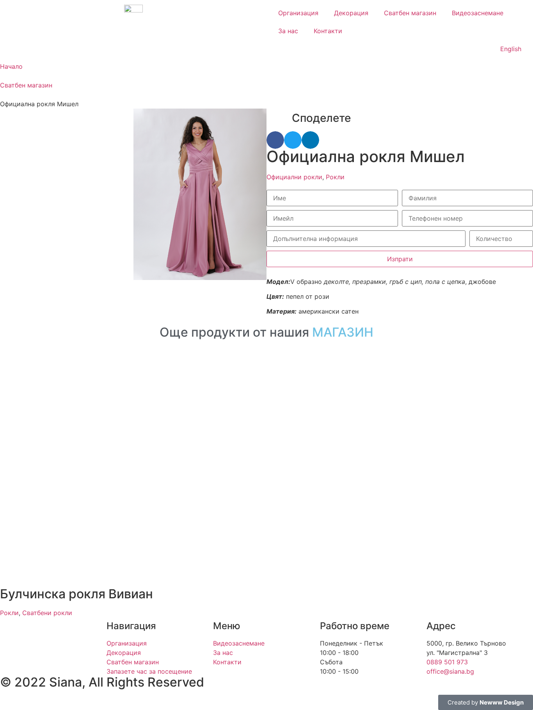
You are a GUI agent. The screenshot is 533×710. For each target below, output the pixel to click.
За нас (288, 31)
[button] (275, 140)
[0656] (200, 194)
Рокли (335, 177)
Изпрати (400, 259)
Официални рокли (294, 177)
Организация (298, 13)
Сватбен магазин (410, 13)
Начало (11, 66)
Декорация (351, 13)
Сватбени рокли (47, 613)
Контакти (328, 31)
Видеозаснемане (477, 13)
